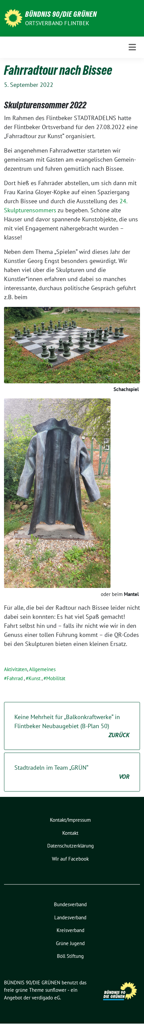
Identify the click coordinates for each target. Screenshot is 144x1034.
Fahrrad (15, 678)
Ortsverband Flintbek (57, 23)
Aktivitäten (15, 669)
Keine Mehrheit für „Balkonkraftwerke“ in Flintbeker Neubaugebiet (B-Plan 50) (72, 726)
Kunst (34, 678)
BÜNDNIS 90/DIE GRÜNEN (61, 14)
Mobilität (55, 678)
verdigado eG (46, 997)
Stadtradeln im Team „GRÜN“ (72, 772)
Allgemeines (42, 669)
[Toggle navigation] (132, 47)
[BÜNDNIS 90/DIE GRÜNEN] (13, 17)
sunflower (55, 990)
